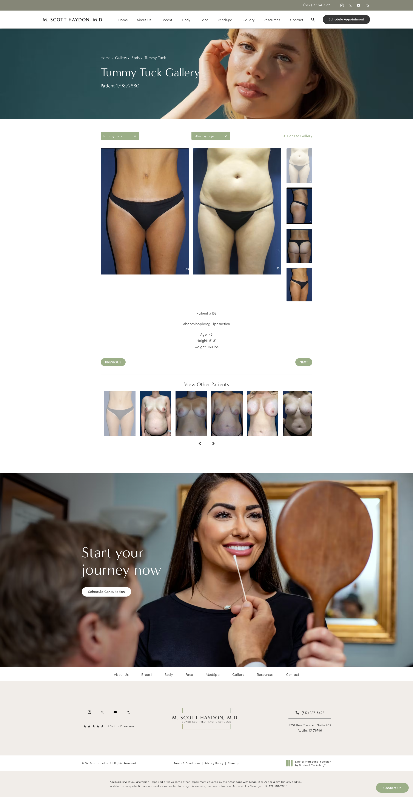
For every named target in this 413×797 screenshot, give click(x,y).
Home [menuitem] (123, 19)
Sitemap (233, 763)
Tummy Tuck (155, 58)
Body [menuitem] (186, 19)
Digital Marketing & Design (313, 763)
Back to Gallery (299, 136)
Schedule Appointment (346, 19)
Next (304, 362)
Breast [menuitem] (167, 19)
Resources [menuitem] (272, 19)
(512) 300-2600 (276, 786)
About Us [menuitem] (144, 19)
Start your (122, 561)
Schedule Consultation (106, 591)
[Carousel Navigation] (206, 441)
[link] (316, 4)
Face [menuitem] (204, 19)
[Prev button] (199, 443)
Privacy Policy (214, 763)
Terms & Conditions (187, 763)
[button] (341, 5)
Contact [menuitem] (296, 19)
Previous (113, 362)
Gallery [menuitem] (249, 19)
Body (135, 58)
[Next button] (213, 443)
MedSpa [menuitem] (225, 19)
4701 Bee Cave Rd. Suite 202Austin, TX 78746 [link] (309, 727)
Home (106, 58)
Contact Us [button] (392, 787)
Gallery (121, 58)
